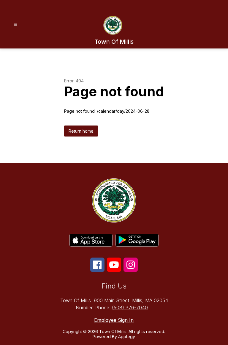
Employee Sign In (114, 320)
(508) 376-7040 (130, 307)
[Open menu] (15, 24)
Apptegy (126, 336)
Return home (81, 131)
